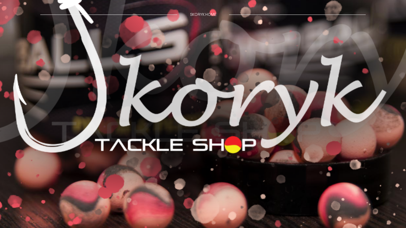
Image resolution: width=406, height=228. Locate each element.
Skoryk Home (203, 14)
